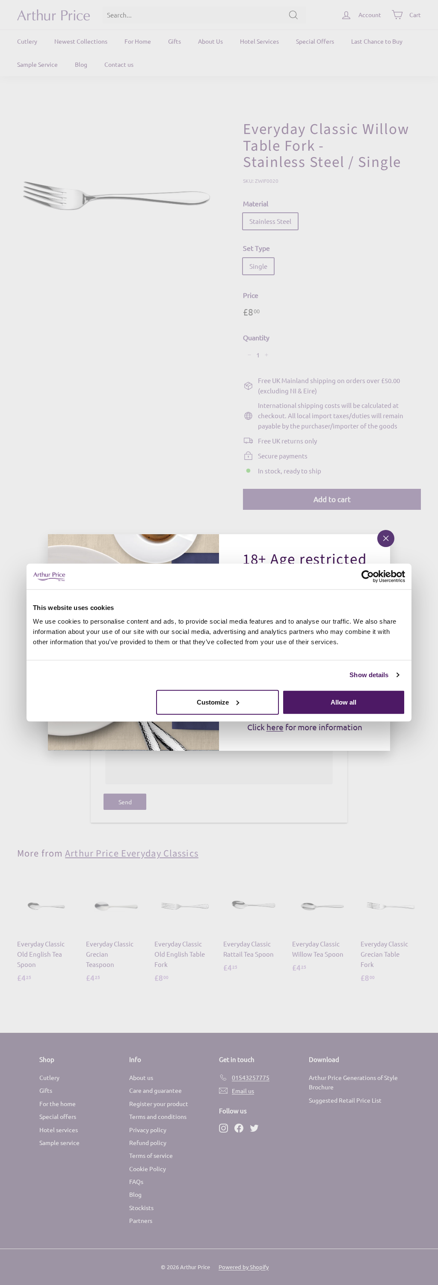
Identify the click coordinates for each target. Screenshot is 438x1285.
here (275, 727)
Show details (368, 674)
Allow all (343, 701)
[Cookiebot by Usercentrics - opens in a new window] (367, 576)
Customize (213, 701)
